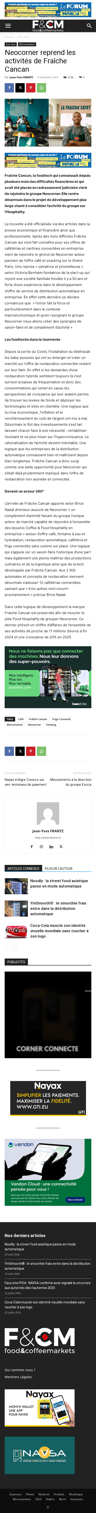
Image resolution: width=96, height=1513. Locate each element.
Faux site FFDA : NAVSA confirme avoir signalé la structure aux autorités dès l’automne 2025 (48, 1285)
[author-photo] (48, 824)
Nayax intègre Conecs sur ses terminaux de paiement (26, 782)
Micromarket (15, 724)
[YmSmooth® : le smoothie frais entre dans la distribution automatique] (16, 909)
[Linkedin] (53, 847)
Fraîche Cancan (38, 719)
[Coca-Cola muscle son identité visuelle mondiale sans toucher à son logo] (16, 931)
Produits (59, 1494)
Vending (51, 724)
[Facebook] (9, 87)
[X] (20, 87)
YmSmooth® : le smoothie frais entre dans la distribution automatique (58, 908)
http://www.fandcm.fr (48, 837)
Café (21, 719)
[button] (7, 26)
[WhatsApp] (41, 87)
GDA (38, 1499)
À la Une (23, 37)
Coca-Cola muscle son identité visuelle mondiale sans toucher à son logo (59, 930)
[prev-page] (7, 948)
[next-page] (15, 948)
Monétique (76, 1494)
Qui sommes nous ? (20, 1370)
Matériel (43, 1494)
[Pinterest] (30, 87)
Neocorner (34, 724)
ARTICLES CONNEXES (23, 868)
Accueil (9, 37)
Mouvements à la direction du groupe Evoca (70, 782)
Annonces (76, 1499)
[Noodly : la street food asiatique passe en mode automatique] (16, 886)
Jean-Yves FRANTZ (21, 77)
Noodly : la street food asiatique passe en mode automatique (40, 1246)
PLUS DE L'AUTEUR (58, 868)
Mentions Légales (18, 1377)
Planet (30, 1494)
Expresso (15, 1494)
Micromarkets (27, 44)
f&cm (62, 1499)
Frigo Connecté (61, 719)
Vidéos (50, 1499)
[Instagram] (43, 847)
